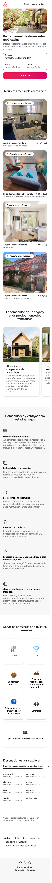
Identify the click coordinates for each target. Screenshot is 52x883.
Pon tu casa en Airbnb (34, 4)
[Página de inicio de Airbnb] (5, 4)
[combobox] (25, 58)
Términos (31, 870)
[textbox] (14, 67)
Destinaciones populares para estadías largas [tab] (23, 766)
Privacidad (19, 870)
